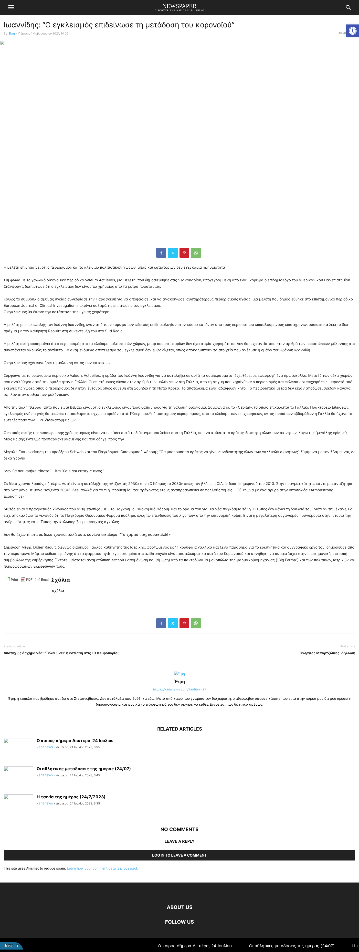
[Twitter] (173, 253)
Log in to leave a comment (179, 855)
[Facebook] (161, 253)
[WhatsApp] (196, 253)
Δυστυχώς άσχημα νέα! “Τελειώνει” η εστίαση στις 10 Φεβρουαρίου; (62, 653)
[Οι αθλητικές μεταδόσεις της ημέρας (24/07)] (18, 777)
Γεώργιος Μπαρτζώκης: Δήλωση (327, 653)
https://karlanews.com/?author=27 (179, 689)
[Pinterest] (184, 253)
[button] (352, 30)
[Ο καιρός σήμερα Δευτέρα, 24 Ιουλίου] (18, 749)
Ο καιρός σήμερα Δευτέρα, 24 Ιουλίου (75, 740)
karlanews (45, 747)
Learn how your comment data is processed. (102, 868)
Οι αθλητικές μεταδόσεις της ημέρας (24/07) (84, 768)
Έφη (12, 33)
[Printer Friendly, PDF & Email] (27, 581)
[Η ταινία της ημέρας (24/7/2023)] (18, 805)
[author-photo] (179, 674)
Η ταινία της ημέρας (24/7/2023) (71, 796)
